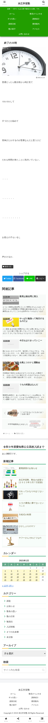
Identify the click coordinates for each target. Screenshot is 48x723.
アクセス (35, 705)
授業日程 (13, 701)
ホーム (13, 694)
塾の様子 (13, 705)
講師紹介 (35, 697)
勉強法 (10, 622)
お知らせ (11, 606)
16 (36, 574)
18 (5, 577)
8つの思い (13, 697)
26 (11, 580)
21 (24, 577)
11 (5, 574)
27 (18, 580)
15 (30, 574)
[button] (40, 278)
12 (11, 574)
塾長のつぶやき (35, 694)
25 (5, 580)
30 (36, 580)
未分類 (10, 637)
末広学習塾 (24, 3)
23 (36, 577)
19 (11, 577)
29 (30, 580)
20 (18, 577)
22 (30, 577)
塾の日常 (11, 616)
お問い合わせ (24, 709)
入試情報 (11, 627)
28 (24, 580)
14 (24, 574)
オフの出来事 (13, 632)
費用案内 (35, 701)
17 (43, 574)
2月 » (11, 586)
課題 (9, 601)
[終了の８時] (29, 473)
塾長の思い (9, 266)
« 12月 (5, 586)
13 (18, 574)
